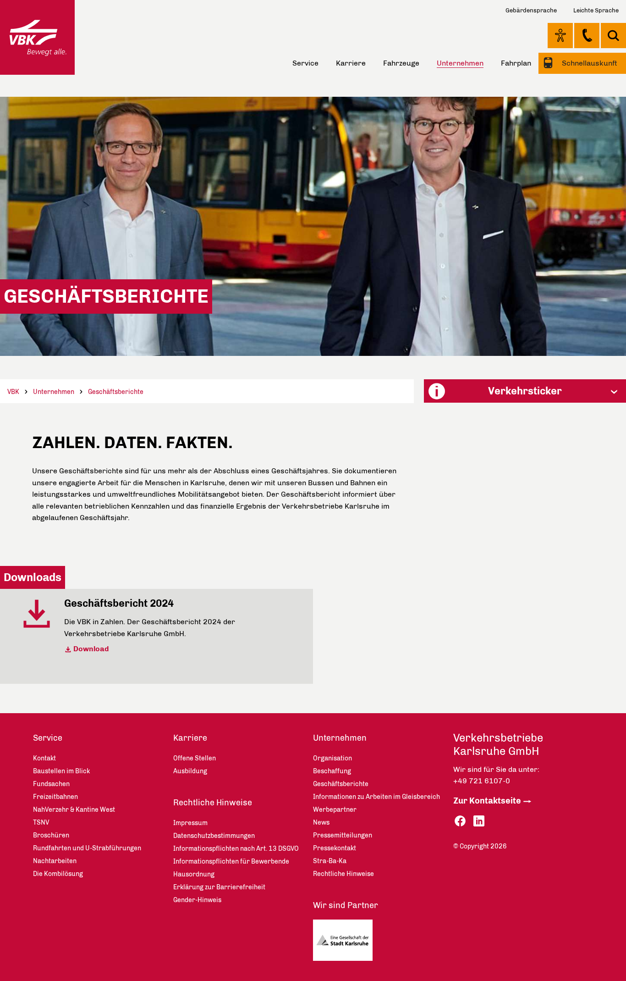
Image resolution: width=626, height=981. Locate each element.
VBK (13, 392)
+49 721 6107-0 (481, 780)
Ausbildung (190, 771)
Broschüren (51, 835)
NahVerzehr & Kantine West (74, 810)
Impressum (190, 823)
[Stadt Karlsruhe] (346, 942)
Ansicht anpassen (560, 35)
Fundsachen (51, 784)
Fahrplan (516, 63)
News (321, 822)
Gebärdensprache (531, 10)
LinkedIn (479, 821)
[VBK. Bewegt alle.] (37, 37)
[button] (525, 391)
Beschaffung (332, 771)
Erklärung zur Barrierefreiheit (219, 887)
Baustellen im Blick (61, 771)
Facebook (460, 821)
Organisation (332, 758)
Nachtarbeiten (55, 861)
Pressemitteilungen (342, 835)
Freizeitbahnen (55, 797)
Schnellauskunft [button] (588, 63)
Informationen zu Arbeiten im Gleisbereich (376, 797)
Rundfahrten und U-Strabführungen (87, 848)
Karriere (351, 63)
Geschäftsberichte (115, 392)
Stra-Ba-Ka (329, 861)
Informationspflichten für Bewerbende (231, 861)
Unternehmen (53, 392)
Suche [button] (613, 35)
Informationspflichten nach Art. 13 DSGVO (236, 849)
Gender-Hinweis (197, 900)
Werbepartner (335, 810)
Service (305, 63)
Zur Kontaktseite (487, 801)
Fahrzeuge (401, 63)
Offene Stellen (194, 758)
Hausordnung (193, 874)
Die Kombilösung (58, 874)
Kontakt (586, 35)
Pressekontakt (334, 848)
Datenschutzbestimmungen (214, 836)
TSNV (41, 822)
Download (91, 648)
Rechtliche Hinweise (212, 803)
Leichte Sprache (596, 10)
